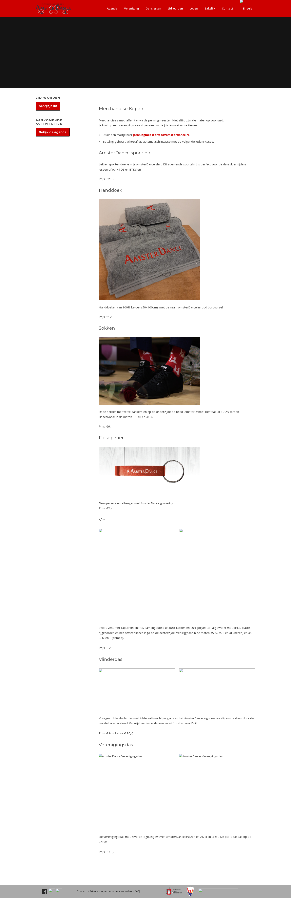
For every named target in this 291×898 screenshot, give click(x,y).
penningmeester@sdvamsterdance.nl (161, 135)
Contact (227, 8)
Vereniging (131, 8)
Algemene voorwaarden (116, 891)
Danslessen (153, 8)
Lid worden (175, 8)
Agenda (112, 8)
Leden (194, 8)
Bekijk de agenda (53, 132)
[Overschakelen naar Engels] (246, 8)
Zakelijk (209, 8)
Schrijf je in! (48, 106)
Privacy (94, 891)
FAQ (137, 891)
